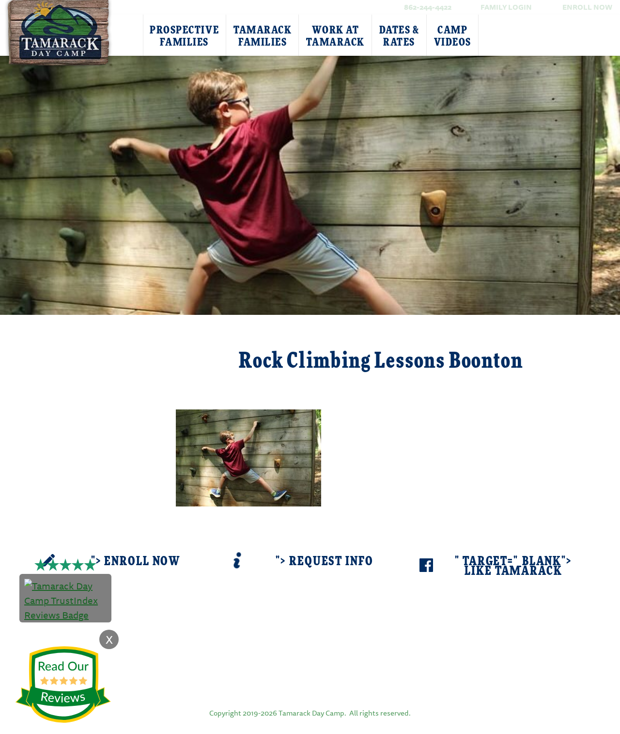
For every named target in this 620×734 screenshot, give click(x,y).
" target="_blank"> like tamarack (513, 566)
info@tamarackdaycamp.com (325, 643)
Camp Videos (452, 36)
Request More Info (98, 349)
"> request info (324, 561)
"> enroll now (135, 561)
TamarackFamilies (262, 36)
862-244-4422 (427, 7)
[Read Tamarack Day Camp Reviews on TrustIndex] (65, 599)
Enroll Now (587, 7)
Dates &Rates (399, 36)
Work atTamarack (335, 36)
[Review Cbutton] (63, 685)
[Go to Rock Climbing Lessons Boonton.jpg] (248, 456)
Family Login (506, 7)
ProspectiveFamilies (184, 36)
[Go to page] (310, 679)
